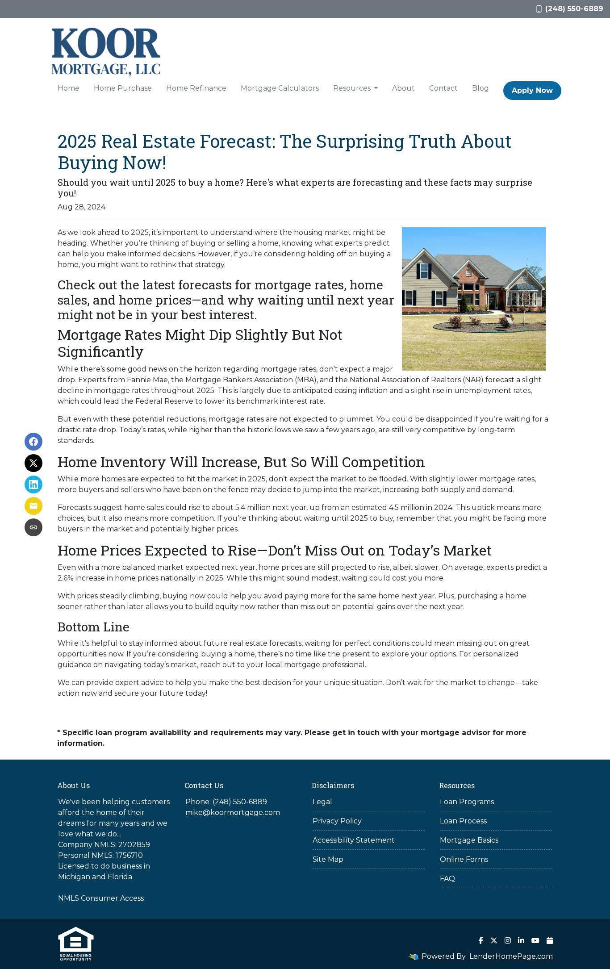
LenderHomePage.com (511, 956)
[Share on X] (33, 463)
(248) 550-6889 (574, 8)
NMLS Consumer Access (101, 898)
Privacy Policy (337, 821)
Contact (443, 88)
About (403, 88)
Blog (480, 88)
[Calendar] (550, 940)
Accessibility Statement (354, 840)
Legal (322, 802)
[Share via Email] (33, 506)
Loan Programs (467, 802)
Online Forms (464, 859)
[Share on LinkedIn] (33, 484)
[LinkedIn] (521, 940)
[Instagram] (508, 940)
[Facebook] (481, 940)
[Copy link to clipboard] (33, 527)
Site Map (328, 859)
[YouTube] (535, 940)
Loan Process (463, 821)
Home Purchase (123, 88)
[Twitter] (493, 940)
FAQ (447, 878)
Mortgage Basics (469, 840)
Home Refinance (196, 88)
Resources (352, 88)
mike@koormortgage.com (232, 812)
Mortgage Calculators (280, 88)
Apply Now (532, 90)
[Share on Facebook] (33, 442)
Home (68, 88)
